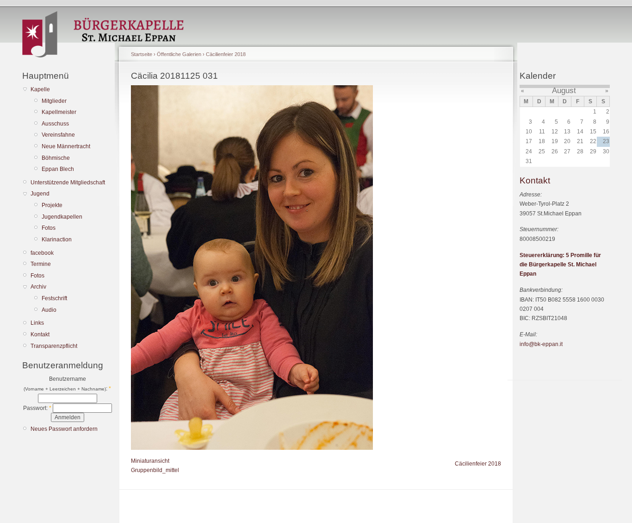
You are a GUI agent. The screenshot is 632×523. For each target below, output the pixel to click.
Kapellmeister (59, 112)
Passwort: (37, 408)
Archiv (38, 287)
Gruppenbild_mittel (155, 470)
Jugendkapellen (62, 217)
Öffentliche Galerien (179, 54)
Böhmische (56, 158)
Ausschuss (55, 123)
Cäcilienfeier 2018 (226, 54)
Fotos (49, 228)
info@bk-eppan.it (541, 344)
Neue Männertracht (66, 146)
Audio (49, 310)
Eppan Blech (58, 169)
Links (37, 323)
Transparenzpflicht (54, 346)
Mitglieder (54, 101)
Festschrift (54, 298)
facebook (42, 253)
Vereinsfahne (58, 135)
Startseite (141, 54)
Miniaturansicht (150, 461)
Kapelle (40, 89)
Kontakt (40, 334)
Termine (41, 264)
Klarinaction (57, 239)
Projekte (52, 205)
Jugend (40, 193)
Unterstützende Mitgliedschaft (68, 182)
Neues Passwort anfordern (64, 429)
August (564, 90)
